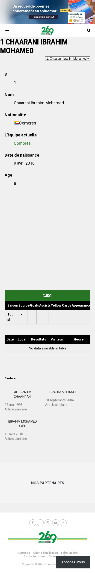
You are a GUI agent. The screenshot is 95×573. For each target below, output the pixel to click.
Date (10, 339)
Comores (22, 143)
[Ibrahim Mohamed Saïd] (25, 428)
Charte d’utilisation (45, 552)
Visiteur (57, 339)
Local (22, 339)
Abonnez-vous (73, 562)
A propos (24, 552)
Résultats (38, 339)
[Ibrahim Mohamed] (65, 396)
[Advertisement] (47, 238)
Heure (79, 339)
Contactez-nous (34, 556)
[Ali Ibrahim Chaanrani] (25, 399)
